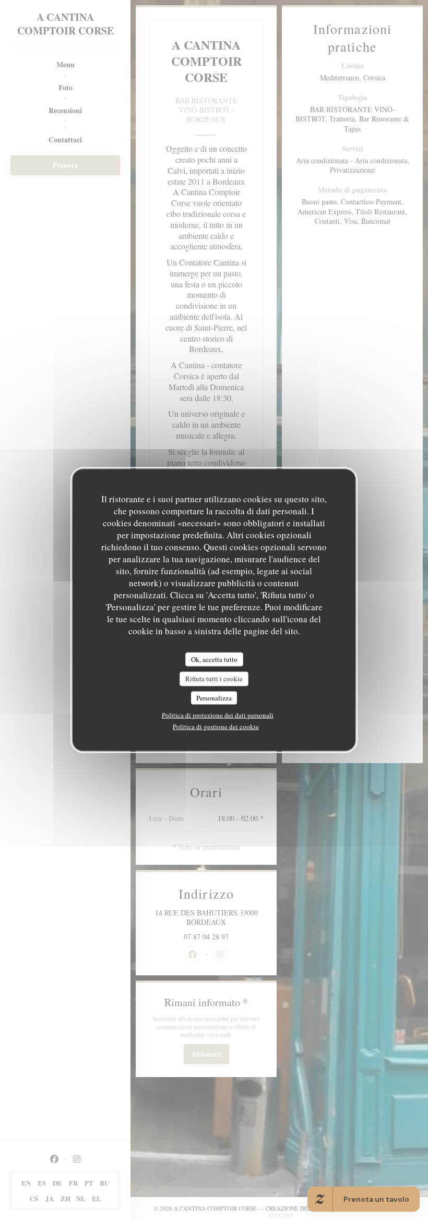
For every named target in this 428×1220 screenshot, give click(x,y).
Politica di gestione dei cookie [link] (216, 726)
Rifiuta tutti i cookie (214, 678)
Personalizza (214, 697)
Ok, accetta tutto (214, 658)
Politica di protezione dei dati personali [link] (218, 715)
